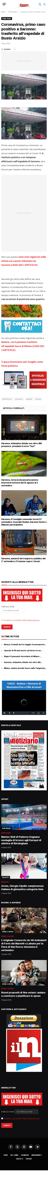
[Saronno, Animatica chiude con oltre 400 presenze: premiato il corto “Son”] (24, 427)
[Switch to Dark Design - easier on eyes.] (40, 4)
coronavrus (19, 399)
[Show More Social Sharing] (15, 49)
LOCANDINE (25, 1155)
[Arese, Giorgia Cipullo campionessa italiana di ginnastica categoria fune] (24, 866)
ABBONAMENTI (36, 1155)
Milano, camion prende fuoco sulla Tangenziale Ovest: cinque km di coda (25, 669)
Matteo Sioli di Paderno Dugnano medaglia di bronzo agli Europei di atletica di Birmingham (21, 840)
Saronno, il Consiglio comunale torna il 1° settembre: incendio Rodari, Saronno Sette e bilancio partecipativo (24, 522)
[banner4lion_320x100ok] (21, 311)
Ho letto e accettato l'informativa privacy (21, 1118)
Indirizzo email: (8, 1111)
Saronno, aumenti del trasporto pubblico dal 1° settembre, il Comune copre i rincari (23, 560)
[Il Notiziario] (24, 4)
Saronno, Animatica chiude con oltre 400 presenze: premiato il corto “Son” (21, 444)
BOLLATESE (5, 877)
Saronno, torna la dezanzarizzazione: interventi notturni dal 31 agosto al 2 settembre (20, 482)
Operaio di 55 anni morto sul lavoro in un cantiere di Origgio (22, 652)
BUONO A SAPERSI (7, 932)
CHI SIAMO (14, 1155)
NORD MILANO (6, 828)
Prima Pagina (6, 19)
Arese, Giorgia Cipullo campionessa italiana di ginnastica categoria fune (22, 887)
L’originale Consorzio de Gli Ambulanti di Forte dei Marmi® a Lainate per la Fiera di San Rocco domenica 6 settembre (23, 945)
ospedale (29, 399)
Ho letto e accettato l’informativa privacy (22, 620)
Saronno (38, 399)
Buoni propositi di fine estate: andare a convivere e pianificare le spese (23, 994)
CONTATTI (19, 1159)
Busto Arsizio (7, 399)
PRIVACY (29, 1159)
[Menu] (4, 4)
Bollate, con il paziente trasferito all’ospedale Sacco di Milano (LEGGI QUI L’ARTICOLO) (22, 346)
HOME (6, 1155)
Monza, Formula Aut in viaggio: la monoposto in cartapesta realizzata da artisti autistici (25, 646)
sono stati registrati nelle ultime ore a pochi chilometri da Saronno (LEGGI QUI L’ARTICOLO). (23, 260)
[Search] (44, 4)
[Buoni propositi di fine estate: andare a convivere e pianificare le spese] (24, 973)
